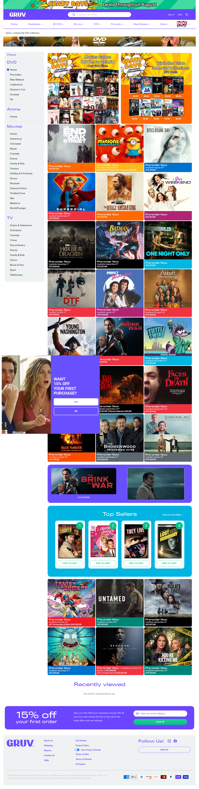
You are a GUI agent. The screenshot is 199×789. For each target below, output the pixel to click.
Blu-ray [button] (78, 24)
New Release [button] (141, 24)
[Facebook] (175, 741)
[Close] (96, 358)
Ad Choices (81, 740)
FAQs (46, 760)
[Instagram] (169, 741)
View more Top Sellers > (173, 515)
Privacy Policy (82, 745)
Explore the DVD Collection (26, 33)
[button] (187, 14)
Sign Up (160, 722)
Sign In (164, 749)
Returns (47, 750)
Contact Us (49, 755)
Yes (76, 402)
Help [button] (180, 14)
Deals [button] (163, 24)
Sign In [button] (171, 14)
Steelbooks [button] (34, 24)
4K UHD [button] (57, 24)
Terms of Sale (82, 754)
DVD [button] (96, 24)
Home (14, 24)
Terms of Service (84, 759)
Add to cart (70, 563)
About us (48, 740)
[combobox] (99, 14)
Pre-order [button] (116, 24)
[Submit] (73, 14)
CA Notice (80, 764)
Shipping (48, 745)
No (76, 411)
